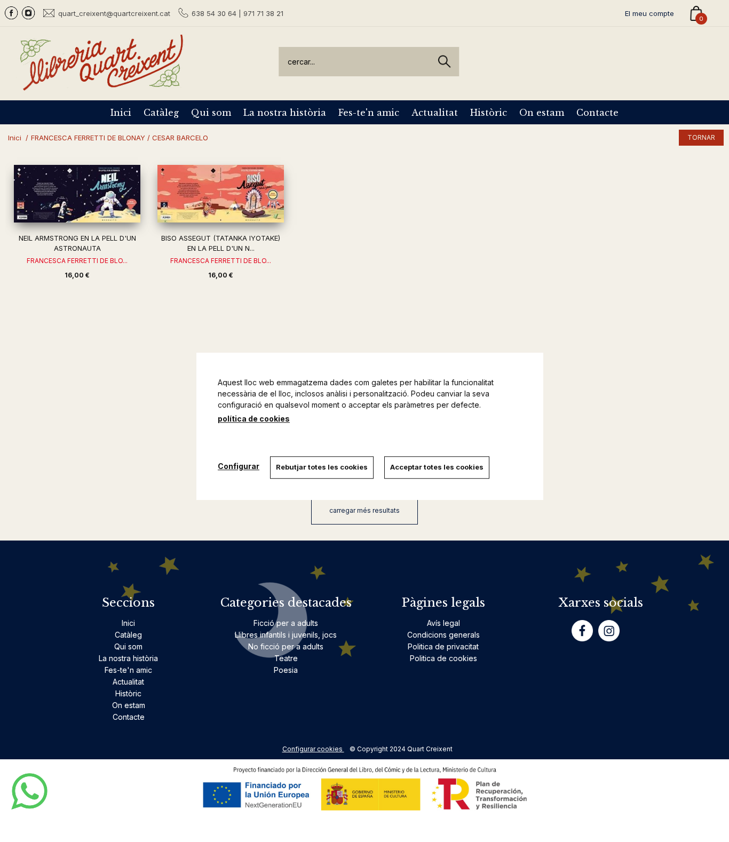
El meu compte (649, 13)
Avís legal (443, 622)
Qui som (211, 112)
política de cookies (254, 418)
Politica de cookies (443, 658)
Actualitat (434, 112)
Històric (488, 112)
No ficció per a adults (285, 646)
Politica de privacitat (443, 646)
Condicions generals (443, 634)
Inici (120, 112)
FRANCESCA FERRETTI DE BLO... (77, 261)
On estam (541, 112)
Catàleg (161, 112)
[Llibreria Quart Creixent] (101, 84)
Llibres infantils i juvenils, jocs (286, 634)
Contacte (597, 112)
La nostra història (284, 112)
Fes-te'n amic (368, 112)
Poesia (286, 669)
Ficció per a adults (285, 622)
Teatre (286, 658)
